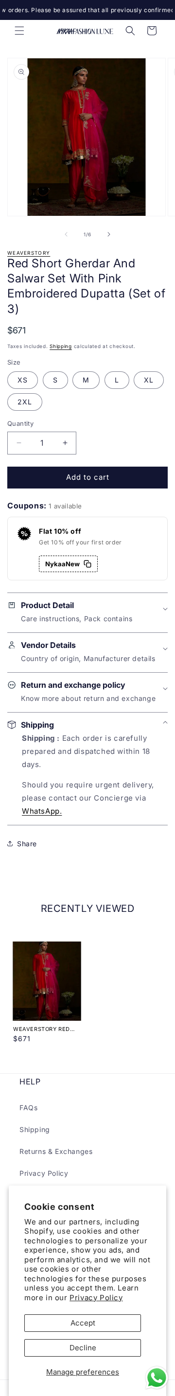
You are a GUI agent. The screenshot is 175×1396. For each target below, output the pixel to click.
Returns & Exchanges (55, 1151)
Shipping (61, 346)
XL (149, 380)
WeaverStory (28, 253)
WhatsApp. (42, 811)
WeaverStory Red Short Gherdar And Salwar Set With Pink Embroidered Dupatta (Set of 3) (44, 1029)
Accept (82, 1322)
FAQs (28, 1107)
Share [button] (27, 843)
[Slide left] (66, 234)
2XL (25, 402)
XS (23, 380)
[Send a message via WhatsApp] (156, 1377)
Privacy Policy (96, 1297)
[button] (19, 30)
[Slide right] (109, 234)
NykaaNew (62, 564)
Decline (83, 1347)
